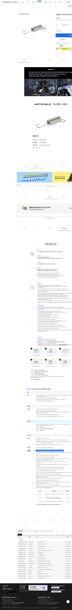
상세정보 (24, 60)
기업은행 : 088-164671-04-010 (7, 588)
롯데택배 (22, 591)
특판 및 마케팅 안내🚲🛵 (56, 591)
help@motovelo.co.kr (51, 603)
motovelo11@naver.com (16, 603)
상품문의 (50, 60)
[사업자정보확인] (21, 602)
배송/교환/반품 (64, 60)
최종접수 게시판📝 (55, 587)
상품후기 (36, 60)
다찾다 (69, 6)
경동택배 (27, 591)
